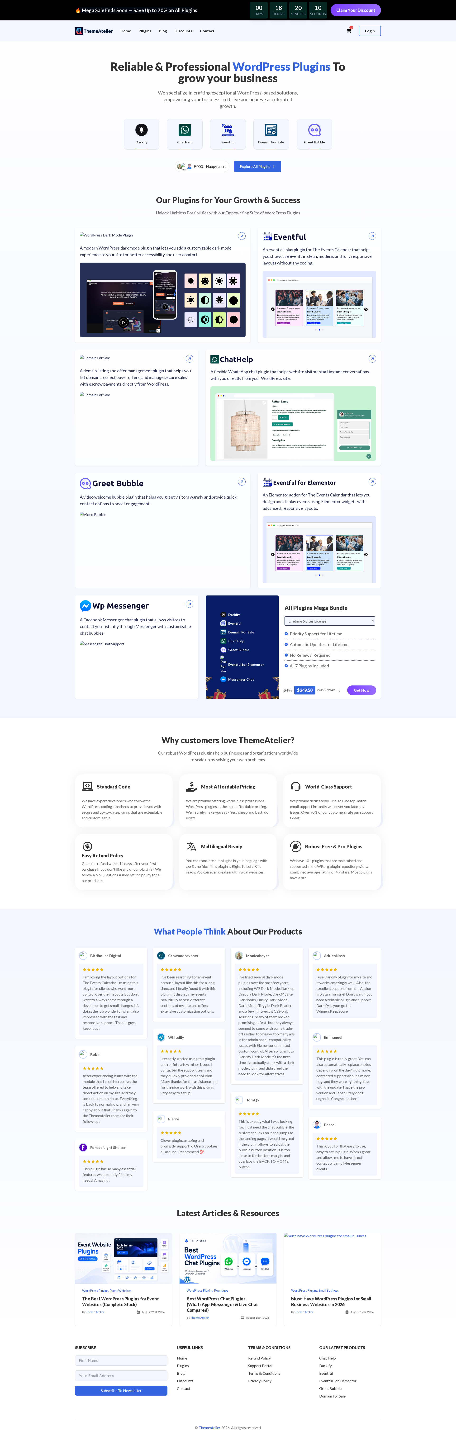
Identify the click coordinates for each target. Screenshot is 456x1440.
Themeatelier (209, 1427)
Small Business (329, 1290)
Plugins (145, 30)
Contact (207, 30)
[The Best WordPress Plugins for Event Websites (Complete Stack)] (123, 1258)
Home (125, 30)
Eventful (234, 623)
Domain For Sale (241, 632)
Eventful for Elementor (246, 664)
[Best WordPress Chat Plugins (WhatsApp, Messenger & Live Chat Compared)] (228, 1258)
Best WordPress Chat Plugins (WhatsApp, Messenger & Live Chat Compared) (222, 1304)
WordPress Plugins (95, 1291)
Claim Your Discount (355, 10)
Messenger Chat (241, 679)
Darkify (234, 615)
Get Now (362, 690)
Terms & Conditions (264, 1373)
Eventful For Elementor (337, 1381)
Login (370, 30)
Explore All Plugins (255, 166)
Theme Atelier (95, 1312)
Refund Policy (259, 1358)
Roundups (221, 1290)
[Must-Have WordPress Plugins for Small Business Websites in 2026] (332, 1258)
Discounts (183, 30)
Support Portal (260, 1365)
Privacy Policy (259, 1381)
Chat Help (236, 641)
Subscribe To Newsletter (121, 1390)
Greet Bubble (238, 650)
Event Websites (120, 1291)
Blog (163, 30)
